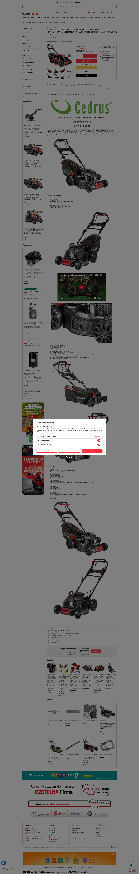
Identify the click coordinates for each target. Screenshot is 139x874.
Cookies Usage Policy (73, 428)
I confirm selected (46, 450)
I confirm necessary (69, 450)
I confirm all (92, 450)
